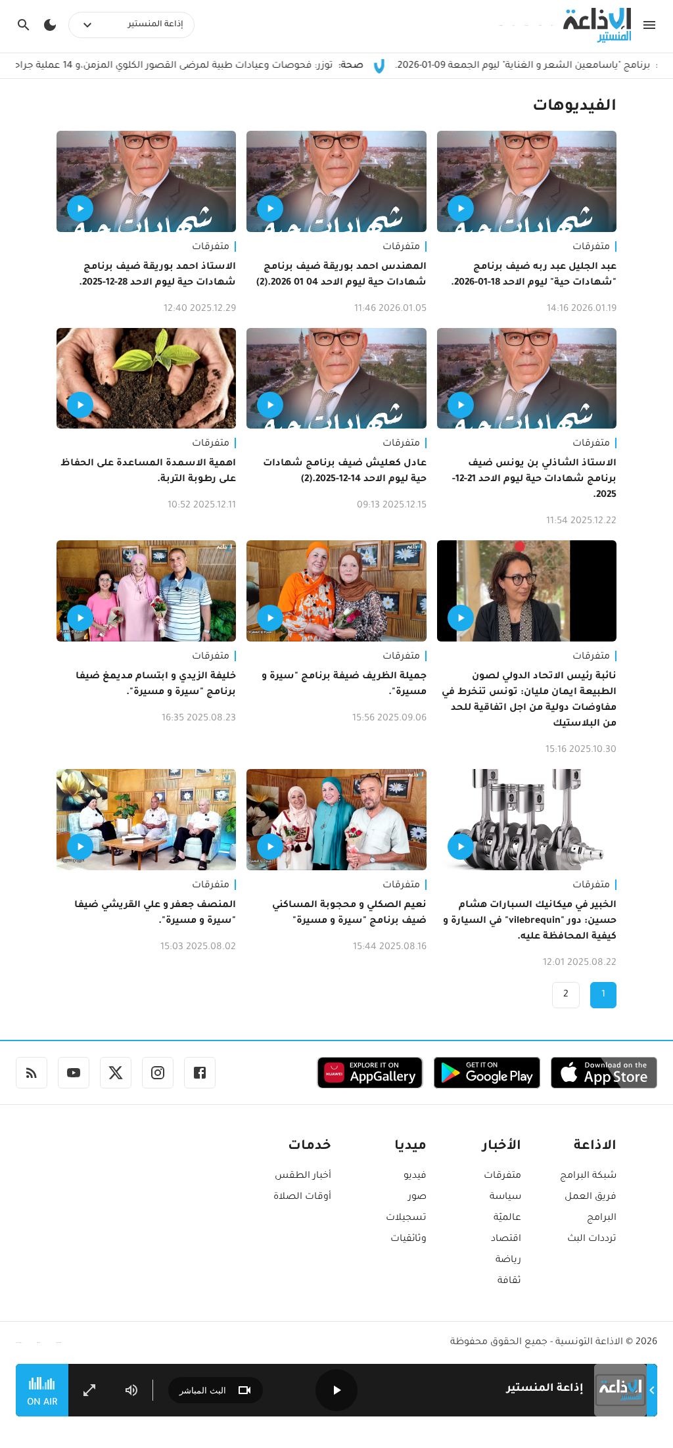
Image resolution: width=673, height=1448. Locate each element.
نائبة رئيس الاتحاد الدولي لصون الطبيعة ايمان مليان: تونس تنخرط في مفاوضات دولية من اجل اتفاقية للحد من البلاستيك (529, 701)
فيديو (415, 1176)
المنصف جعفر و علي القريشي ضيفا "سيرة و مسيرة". (155, 913)
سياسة (505, 1197)
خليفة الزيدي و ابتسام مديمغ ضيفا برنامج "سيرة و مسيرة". (156, 685)
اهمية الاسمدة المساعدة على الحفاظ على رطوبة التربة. (148, 472)
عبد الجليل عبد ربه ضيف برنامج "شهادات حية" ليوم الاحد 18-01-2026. (533, 275)
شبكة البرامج (588, 1176)
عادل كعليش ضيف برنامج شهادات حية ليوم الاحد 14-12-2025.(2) (344, 472)
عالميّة (507, 1218)
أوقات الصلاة (302, 1197)
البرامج (601, 1218)
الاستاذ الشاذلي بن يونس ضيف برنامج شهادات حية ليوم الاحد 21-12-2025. (534, 480)
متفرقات (591, 248)
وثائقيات (408, 1239)
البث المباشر (202, 1390)
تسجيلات (406, 1218)
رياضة (508, 1260)
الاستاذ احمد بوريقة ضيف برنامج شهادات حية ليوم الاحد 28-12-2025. (157, 275)
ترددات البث (591, 1239)
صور (417, 1197)
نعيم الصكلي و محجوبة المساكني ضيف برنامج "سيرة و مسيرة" (349, 913)
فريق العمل (590, 1197)
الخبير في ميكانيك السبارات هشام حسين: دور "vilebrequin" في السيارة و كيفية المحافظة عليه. (529, 921)
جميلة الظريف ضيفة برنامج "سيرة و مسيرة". (344, 685)
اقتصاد (506, 1239)
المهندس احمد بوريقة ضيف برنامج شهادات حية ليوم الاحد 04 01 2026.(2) (341, 275)
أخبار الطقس (303, 1176)
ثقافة (509, 1281)
